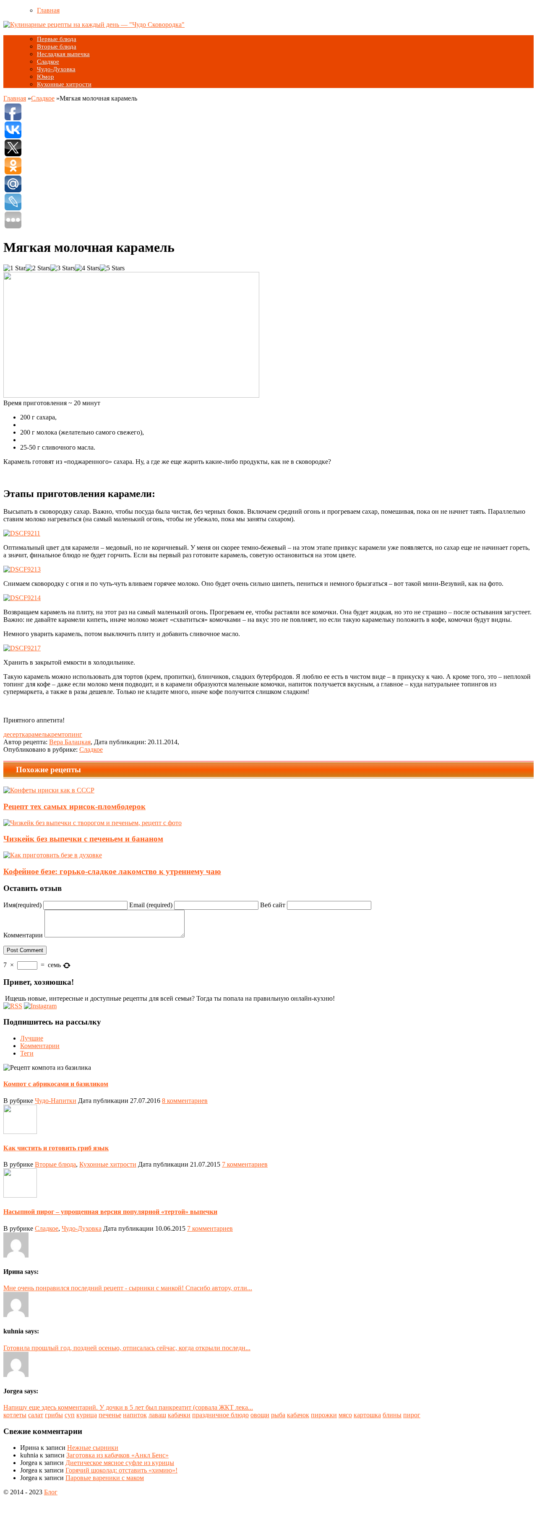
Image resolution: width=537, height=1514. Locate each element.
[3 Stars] (62, 268)
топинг (72, 734)
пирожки (324, 1414)
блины (392, 1414)
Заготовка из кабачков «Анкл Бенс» (117, 1455)
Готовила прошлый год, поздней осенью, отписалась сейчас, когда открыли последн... (126, 1347)
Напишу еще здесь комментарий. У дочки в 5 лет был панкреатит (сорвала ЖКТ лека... (128, 1407)
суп (70, 1414)
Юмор (45, 76)
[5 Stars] (112, 268)
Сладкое (48, 61)
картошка (367, 1414)
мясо (345, 1414)
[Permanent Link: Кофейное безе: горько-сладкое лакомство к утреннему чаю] (52, 855)
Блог (50, 1492)
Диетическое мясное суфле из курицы (119, 1462)
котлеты (14, 1414)
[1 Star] (14, 268)
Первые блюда (56, 39)
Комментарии (23, 935)
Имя (22, 904)
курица (86, 1414)
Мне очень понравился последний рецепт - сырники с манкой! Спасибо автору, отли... (127, 1287)
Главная (48, 10)
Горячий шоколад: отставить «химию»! (121, 1470)
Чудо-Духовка (56, 69)
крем (55, 734)
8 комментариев (185, 1100)
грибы (54, 1414)
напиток (135, 1414)
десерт (12, 734)
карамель (35, 734)
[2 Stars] (38, 268)
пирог (411, 1414)
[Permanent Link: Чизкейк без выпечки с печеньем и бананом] (92, 822)
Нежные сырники (92, 1447)
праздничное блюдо (220, 1414)
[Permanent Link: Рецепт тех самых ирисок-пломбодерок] (48, 790)
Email (150, 904)
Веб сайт (272, 904)
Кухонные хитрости (64, 84)
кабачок (298, 1414)
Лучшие (31, 1038)
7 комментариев (245, 1164)
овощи (259, 1414)
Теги (27, 1053)
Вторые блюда (56, 46)
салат (35, 1414)
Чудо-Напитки (55, 1100)
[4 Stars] (87, 268)
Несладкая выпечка (63, 54)
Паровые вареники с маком (104, 1477)
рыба (278, 1414)
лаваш (157, 1414)
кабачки (179, 1414)
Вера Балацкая (70, 741)
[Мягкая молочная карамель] (21, 533)
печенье (110, 1414)
